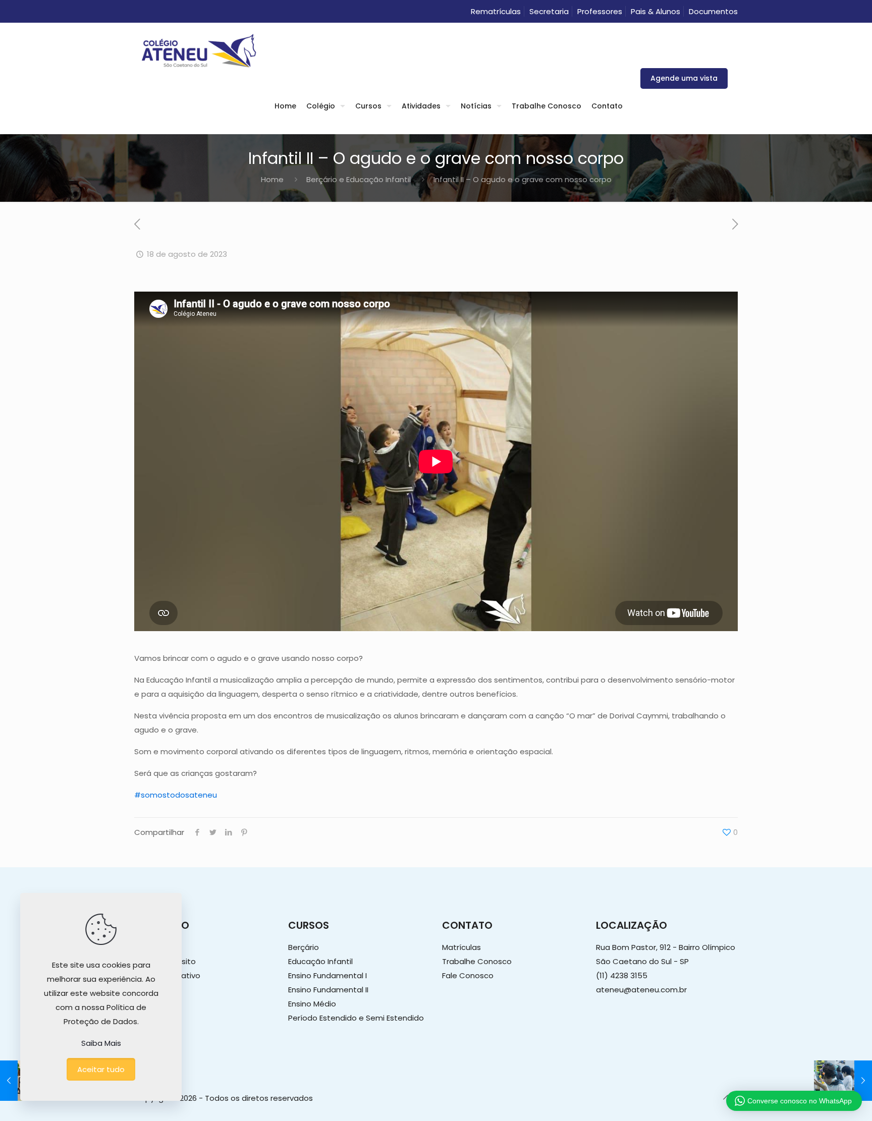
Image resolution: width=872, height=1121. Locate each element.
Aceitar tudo (101, 1069)
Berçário (303, 947)
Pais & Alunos (655, 11)
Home (272, 179)
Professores (599, 11)
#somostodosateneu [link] (175, 795)
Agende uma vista (684, 78)
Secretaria (549, 11)
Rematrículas (496, 11)
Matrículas (461, 947)
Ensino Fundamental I (327, 975)
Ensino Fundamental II (328, 989)
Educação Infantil (320, 961)
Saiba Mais (101, 1043)
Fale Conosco (468, 975)
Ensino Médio (312, 1003)
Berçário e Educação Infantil (358, 179)
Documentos (713, 11)
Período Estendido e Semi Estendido (356, 1018)
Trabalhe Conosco (477, 961)
